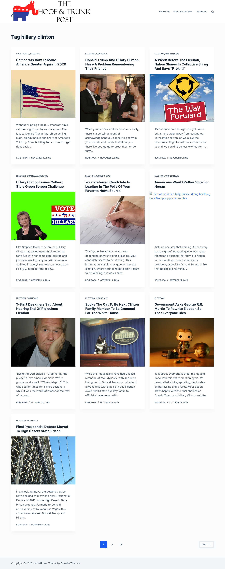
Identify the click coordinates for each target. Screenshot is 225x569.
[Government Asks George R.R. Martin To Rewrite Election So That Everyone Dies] (182, 342)
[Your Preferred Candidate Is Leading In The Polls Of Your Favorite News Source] (112, 220)
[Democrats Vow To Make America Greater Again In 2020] (43, 94)
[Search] (212, 12)
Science (43, 176)
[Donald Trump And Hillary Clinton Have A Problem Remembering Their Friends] (112, 98)
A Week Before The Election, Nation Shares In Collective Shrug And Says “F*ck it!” (181, 64)
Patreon (201, 11)
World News (172, 53)
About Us (164, 11)
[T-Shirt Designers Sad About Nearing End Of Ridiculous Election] (43, 342)
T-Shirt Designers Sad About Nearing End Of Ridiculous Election (39, 308)
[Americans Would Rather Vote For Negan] (182, 216)
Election (35, 53)
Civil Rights (22, 53)
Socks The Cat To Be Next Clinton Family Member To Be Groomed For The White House (112, 308)
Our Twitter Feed (183, 11)
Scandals (101, 53)
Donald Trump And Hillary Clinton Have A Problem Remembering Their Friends (112, 64)
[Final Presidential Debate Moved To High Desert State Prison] (43, 460)
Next (205, 544)
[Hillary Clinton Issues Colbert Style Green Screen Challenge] (43, 216)
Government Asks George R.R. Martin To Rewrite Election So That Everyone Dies (179, 308)
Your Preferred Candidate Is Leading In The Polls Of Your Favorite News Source (107, 186)
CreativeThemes (70, 563)
